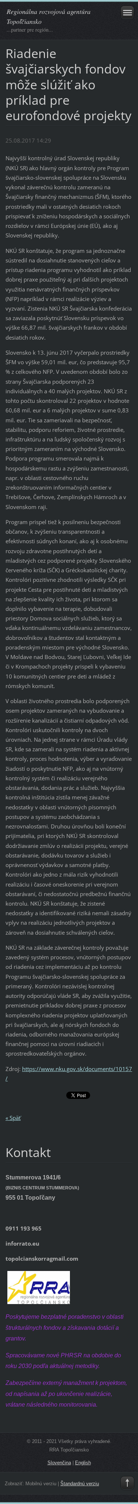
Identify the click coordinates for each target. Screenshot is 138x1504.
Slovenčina (59, 1462)
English (83, 1462)
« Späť (13, 1117)
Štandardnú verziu (79, 1483)
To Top (127, 1483)
